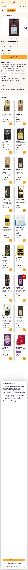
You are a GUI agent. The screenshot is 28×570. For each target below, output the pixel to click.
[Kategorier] (2, 2)
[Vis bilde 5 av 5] (16, 38)
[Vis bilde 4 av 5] (15, 38)
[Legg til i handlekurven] (10, 123)
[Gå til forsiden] (14, 2)
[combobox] (10, 6)
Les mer (3, 76)
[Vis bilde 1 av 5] (11, 38)
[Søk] (2, 6)
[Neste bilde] (25, 28)
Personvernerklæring (9, 401)
